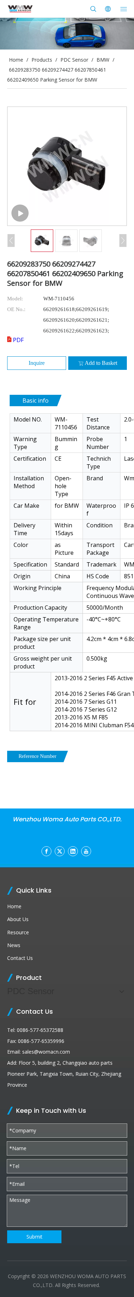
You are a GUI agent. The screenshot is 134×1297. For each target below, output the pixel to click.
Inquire (37, 363)
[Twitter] (60, 851)
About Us (18, 919)
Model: (15, 298)
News (13, 945)
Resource (18, 932)
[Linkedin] (73, 851)
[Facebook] (46, 851)
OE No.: (16, 309)
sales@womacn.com (46, 1051)
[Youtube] (86, 851)
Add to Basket (101, 363)
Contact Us (20, 958)
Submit (34, 1236)
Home (14, 906)
